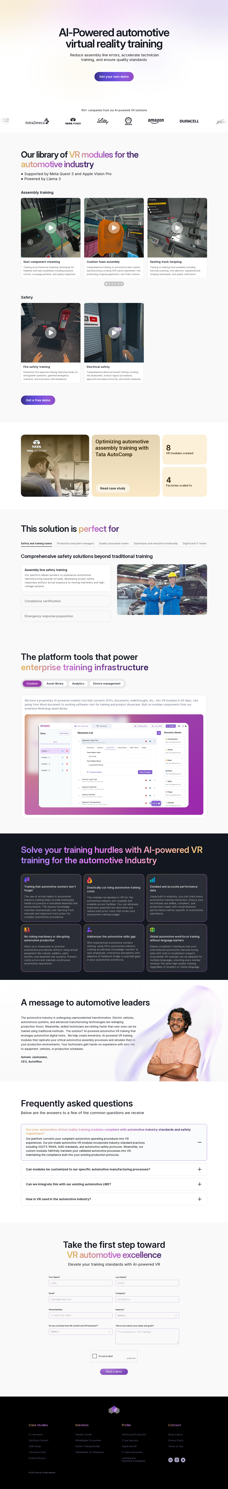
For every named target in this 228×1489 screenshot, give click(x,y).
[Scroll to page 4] (115, 284)
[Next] (198, 242)
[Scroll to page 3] (112, 284)
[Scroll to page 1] (106, 284)
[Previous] (30, 242)
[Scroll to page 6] (122, 284)
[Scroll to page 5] (118, 284)
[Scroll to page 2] (109, 284)
